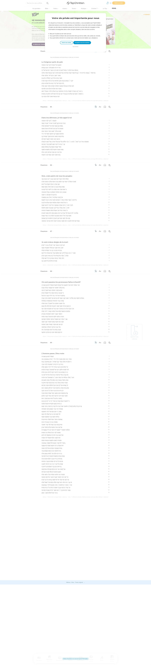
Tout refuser (75, 46)
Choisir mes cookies (66, 42)
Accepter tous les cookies (82, 42)
